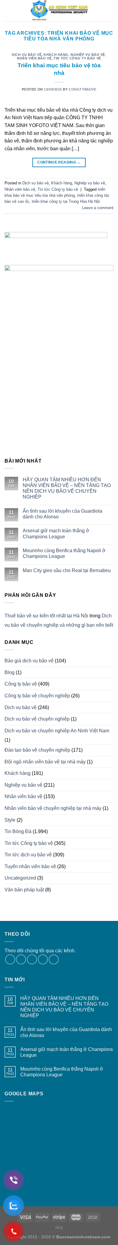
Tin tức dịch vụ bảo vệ (28, 854)
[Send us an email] (43, 959)
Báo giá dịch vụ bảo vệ (29, 660)
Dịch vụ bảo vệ (26, 54)
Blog (10, 672)
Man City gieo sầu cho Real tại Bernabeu (67, 570)
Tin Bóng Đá (18, 831)
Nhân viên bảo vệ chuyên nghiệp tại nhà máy (53, 808)
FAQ (59, 1228)
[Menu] (8, 10)
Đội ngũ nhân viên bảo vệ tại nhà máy (45, 761)
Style (10, 820)
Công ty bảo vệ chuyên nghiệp (37, 695)
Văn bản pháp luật (24, 889)
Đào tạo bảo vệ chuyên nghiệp (37, 750)
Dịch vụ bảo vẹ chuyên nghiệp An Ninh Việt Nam (57, 730)
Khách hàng (56, 54)
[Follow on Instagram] (21, 959)
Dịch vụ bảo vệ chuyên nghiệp (37, 718)
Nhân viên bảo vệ (34, 58)
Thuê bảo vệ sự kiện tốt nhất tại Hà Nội (46, 615)
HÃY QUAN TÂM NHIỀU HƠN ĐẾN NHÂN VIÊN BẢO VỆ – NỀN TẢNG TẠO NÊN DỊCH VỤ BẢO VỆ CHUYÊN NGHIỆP (67, 488)
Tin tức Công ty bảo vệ (77, 58)
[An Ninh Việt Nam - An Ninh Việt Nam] (59, 10)
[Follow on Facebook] (10, 959)
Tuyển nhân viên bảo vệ (30, 866)
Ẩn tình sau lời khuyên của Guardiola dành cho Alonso (62, 513)
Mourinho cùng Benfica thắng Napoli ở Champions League (64, 553)
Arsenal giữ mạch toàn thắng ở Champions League (56, 533)
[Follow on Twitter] (32, 959)
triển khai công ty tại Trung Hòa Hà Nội (66, 201)
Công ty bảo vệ (21, 683)
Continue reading (59, 162)
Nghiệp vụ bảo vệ (87, 54)
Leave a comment (97, 207)
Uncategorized (20, 877)
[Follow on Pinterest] (54, 959)
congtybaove (82, 89)
